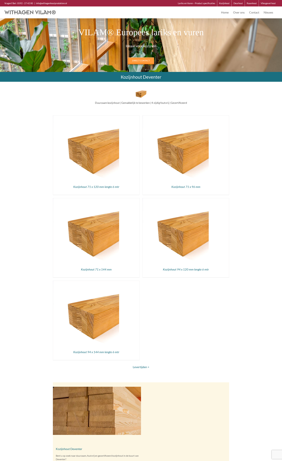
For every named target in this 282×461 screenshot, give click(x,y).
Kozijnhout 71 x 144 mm (96, 269)
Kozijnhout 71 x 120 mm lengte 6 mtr (96, 186)
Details (86, 149)
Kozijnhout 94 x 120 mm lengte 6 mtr (186, 269)
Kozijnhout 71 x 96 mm (185, 186)
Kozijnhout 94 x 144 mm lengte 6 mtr (96, 352)
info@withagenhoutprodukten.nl (51, 3)
